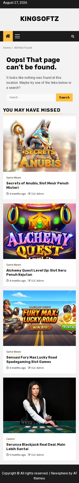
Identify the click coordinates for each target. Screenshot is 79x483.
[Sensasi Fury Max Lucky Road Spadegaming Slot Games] (39, 318)
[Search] (72, 36)
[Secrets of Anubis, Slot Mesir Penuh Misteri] (39, 144)
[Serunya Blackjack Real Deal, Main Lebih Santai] (39, 405)
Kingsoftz (39, 19)
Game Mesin (13, 177)
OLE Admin (37, 193)
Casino (10, 439)
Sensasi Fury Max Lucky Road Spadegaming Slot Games (31, 359)
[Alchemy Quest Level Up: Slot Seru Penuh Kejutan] (39, 231)
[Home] (8, 36)
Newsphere (59, 473)
